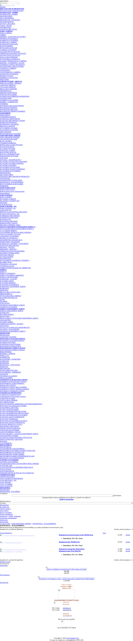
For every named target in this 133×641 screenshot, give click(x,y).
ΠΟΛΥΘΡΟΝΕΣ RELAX (8, 298)
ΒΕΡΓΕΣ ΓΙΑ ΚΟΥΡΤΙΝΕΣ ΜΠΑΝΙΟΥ (13, 212)
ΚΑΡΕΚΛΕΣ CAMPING (8, 42)
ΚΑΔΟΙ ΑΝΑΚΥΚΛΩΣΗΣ (9, 409)
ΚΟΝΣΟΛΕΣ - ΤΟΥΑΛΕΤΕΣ (10, 365)
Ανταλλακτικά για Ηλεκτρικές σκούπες (13, 396)
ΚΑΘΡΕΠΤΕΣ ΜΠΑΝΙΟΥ (9, 217)
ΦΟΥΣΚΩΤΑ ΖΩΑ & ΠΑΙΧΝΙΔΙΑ (12, 106)
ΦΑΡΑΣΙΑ (3, 441)
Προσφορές (4, 565)
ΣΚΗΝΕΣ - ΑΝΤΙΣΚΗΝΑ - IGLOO (12, 63)
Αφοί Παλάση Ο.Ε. (72, 638)
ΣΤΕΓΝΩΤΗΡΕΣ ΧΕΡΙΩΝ (9, 436)
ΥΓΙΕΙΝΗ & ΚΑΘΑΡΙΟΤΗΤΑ (10, 395)
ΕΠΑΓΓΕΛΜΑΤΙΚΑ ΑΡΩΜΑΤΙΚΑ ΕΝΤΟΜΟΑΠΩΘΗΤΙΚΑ (21, 404)
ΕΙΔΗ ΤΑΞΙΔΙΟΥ (6, 197)
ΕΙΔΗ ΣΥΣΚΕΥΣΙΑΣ (7, 189)
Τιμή (104, 533)
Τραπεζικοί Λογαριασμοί (8, 518)
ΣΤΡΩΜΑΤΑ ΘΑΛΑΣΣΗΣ (9, 100)
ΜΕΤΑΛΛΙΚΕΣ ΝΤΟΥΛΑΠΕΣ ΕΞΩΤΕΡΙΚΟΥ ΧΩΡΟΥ (19, 318)
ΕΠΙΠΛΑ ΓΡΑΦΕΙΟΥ (7, 273)
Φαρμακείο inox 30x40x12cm (69, 542)
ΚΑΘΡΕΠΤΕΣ (5, 357)
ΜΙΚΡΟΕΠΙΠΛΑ (6, 294)
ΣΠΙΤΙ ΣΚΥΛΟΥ (5, 132)
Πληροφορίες (4, 505)
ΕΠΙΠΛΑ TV (4, 355)
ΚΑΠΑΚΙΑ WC (5, 219)
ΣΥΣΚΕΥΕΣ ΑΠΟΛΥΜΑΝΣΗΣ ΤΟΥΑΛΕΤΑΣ (16, 437)
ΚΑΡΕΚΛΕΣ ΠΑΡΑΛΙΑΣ (9, 44)
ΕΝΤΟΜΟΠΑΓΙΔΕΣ (7, 402)
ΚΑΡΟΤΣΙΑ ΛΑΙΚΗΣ (7, 150)
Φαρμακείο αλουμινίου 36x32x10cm (71, 549)
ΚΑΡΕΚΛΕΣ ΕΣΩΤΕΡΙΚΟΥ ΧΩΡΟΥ (13, 286)
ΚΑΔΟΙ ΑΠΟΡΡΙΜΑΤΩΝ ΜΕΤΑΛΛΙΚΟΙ (14, 413)
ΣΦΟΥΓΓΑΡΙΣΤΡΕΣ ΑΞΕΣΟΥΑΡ (11, 439)
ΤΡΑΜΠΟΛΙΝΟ (5, 27)
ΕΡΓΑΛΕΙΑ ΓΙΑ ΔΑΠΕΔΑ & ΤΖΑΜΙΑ (13, 406)
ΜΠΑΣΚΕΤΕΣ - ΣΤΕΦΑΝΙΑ (10, 20)
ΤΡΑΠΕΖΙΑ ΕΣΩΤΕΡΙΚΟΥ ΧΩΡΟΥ (12, 305)
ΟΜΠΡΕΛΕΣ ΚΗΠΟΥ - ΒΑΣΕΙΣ (11, 324)
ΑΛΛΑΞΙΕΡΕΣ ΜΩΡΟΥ (8, 230)
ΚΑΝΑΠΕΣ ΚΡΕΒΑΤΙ (8, 283)
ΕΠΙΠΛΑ (3, 271)
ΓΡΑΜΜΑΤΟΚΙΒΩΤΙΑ (8, 143)
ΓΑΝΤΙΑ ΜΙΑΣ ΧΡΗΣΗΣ (8, 400)
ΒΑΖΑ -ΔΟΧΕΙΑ (6, 141)
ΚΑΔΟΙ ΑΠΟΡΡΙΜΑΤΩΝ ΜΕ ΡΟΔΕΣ (13, 411)
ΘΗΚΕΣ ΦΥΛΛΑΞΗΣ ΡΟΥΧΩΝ (11, 145)
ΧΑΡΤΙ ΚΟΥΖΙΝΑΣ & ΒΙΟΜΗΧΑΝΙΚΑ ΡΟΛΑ (16, 467)
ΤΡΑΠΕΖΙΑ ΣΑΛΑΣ (7, 266)
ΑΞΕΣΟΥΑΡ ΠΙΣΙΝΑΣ (8, 85)
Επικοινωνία (4, 522)
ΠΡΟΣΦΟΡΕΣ (5, 490)
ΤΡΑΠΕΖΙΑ (4, 374)
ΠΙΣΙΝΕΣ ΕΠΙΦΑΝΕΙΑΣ (8, 93)
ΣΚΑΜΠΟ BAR (5, 262)
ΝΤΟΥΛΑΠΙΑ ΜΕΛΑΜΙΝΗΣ (10, 296)
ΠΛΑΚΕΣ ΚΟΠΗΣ (6, 257)
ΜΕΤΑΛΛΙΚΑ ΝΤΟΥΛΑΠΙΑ (10, 292)
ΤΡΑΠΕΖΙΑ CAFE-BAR (8, 264)
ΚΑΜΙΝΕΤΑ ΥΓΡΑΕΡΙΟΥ (9, 40)
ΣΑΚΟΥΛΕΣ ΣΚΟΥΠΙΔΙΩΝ (9, 430)
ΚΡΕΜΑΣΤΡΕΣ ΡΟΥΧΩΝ (9, 156)
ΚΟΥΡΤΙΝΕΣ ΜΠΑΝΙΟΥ (9, 221)
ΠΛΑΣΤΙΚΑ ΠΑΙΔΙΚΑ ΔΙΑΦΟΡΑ (12, 163)
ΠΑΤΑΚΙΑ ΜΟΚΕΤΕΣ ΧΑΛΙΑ (11, 424)
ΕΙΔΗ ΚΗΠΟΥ (5, 115)
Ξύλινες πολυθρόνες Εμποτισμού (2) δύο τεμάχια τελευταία (66, 569)
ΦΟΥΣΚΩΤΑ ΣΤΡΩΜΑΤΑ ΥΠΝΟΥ (12, 391)
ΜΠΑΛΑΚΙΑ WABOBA (8, 89)
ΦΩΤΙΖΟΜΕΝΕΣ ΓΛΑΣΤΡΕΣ (10, 134)
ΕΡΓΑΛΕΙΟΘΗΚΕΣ (7, 18)
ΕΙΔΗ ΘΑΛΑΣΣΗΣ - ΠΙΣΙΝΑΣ (10, 83)
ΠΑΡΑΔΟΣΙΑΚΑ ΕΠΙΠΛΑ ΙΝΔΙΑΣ (12, 350)
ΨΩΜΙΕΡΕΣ (4, 186)
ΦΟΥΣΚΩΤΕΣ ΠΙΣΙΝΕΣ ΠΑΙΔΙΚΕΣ (12, 111)
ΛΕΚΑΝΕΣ (4, 158)
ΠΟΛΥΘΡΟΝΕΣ (5, 258)
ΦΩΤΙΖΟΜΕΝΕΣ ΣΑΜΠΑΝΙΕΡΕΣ (12, 454)
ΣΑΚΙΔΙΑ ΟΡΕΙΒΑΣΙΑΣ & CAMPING (13, 61)
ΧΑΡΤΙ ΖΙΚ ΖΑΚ (6, 465)
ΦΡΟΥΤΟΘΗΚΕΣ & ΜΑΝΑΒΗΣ (11, 184)
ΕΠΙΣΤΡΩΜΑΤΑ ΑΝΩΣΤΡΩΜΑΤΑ (12, 383)
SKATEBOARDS (6, 16)
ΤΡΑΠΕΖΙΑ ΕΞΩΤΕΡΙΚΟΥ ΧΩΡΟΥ (12, 331)
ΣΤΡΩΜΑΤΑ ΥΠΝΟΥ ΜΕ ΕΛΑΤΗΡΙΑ (13, 387)
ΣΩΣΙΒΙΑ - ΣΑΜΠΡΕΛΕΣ (9, 102)
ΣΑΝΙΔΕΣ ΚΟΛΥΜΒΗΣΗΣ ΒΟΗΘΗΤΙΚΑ (15, 96)
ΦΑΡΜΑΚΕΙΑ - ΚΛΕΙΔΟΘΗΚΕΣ (11, 182)
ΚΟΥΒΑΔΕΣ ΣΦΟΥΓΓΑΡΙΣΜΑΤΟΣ (12, 423)
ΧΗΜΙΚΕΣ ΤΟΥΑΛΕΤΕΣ (9, 78)
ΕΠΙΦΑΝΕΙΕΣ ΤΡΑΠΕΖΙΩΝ (10, 242)
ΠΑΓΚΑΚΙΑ (4, 326)
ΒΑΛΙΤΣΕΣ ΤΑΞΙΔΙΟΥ (8, 199)
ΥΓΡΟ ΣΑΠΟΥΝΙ (6, 486)
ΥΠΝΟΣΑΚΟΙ (5, 70)
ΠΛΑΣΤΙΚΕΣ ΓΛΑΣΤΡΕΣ (9, 130)
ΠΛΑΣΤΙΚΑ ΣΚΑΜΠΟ (8, 165)
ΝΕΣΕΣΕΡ (3, 203)
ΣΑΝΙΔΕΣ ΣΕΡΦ (6, 98)
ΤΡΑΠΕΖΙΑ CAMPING (8, 68)
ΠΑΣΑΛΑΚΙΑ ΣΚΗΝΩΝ (9, 57)
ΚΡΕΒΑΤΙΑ (4, 290)
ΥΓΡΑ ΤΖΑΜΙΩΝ (6, 484)
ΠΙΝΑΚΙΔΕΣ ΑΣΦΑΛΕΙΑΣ (9, 426)
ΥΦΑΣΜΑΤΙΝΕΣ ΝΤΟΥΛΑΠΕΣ (11, 180)
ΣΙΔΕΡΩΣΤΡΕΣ (5, 173)
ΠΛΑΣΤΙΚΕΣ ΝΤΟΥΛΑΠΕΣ (10, 167)
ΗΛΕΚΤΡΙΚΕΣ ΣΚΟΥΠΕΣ (9, 408)
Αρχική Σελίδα (5, 524)
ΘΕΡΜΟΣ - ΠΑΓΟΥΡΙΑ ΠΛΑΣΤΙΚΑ (13, 37)
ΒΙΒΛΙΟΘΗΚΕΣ (6, 352)
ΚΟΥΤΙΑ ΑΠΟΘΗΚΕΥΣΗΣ (9, 154)
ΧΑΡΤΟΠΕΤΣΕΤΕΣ (7, 471)
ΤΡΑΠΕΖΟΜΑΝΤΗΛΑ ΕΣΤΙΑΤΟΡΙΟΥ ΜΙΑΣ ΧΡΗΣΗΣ (19, 464)
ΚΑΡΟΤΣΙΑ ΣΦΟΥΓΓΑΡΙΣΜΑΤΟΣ (12, 417)
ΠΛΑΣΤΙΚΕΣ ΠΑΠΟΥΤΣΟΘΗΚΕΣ (12, 169)
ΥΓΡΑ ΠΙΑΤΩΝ (5, 482)
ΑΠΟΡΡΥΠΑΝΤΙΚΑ (7, 477)
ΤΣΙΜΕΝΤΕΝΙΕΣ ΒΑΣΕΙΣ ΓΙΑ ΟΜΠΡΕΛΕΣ (15, 268)
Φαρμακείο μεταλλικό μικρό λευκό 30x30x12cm (76, 535)
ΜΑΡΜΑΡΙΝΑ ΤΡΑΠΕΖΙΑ (9, 124)
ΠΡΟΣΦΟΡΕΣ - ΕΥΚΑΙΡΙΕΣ (10, 491)
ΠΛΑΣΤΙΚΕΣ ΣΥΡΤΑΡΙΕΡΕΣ (10, 171)
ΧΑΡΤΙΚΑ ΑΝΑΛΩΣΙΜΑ (9, 462)
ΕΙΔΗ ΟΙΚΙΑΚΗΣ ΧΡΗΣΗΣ (9, 137)
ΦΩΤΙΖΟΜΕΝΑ (5, 447)
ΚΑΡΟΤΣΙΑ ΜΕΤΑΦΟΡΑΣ (9, 245)
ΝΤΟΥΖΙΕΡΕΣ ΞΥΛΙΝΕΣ (9, 128)
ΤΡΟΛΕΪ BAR (5, 178)
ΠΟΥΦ (2, 299)
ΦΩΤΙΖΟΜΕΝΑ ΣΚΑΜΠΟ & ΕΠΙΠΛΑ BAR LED (17, 450)
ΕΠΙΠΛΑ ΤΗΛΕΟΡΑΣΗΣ (9, 277)
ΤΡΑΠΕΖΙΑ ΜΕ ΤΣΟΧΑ (8, 29)
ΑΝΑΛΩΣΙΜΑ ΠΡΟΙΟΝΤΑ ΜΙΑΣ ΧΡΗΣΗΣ (15, 232)
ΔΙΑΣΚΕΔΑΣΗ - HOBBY (9, 14)
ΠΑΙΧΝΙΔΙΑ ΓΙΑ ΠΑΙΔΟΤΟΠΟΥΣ (12, 340)
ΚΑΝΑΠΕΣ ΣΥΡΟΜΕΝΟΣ (9, 285)
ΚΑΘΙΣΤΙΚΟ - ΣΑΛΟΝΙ (8, 279)
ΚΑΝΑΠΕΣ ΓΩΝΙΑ (7, 281)
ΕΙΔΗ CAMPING (6, 33)
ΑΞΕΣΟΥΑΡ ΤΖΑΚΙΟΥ (8, 337)
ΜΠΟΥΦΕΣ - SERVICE (8, 249)
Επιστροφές (4, 520)
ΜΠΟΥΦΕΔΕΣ (5, 368)
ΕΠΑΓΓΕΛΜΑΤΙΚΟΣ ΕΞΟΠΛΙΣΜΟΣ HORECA (17, 229)
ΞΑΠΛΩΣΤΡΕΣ (5, 320)
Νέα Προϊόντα (5, 575)
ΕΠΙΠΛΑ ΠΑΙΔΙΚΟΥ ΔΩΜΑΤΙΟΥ (12, 275)
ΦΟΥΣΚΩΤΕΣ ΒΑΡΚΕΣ (8, 107)
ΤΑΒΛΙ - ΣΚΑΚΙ (6, 25)
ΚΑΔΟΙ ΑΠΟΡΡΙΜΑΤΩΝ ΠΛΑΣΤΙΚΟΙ (13, 415)
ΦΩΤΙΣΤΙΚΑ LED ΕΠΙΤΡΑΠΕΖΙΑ (12, 458)
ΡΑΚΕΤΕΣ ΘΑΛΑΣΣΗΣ (8, 94)
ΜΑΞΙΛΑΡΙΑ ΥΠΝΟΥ (8, 385)
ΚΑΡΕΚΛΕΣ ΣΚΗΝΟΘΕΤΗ (10, 119)
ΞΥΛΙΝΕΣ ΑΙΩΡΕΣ (6, 322)
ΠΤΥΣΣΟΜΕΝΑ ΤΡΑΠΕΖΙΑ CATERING (14, 260)
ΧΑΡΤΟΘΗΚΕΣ (5, 443)
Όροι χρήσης (4, 511)
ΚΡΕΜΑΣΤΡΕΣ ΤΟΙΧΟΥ (9, 223)
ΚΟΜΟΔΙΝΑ (4, 288)
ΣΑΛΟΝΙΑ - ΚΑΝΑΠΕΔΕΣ (9, 329)
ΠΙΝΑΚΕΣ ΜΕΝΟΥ (7, 255)
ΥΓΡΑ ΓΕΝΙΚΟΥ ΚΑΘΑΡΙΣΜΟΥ (11, 478)
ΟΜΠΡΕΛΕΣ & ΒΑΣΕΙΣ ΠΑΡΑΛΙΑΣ (13, 53)
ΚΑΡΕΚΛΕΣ (4, 313)
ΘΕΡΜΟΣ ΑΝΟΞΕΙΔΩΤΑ (9, 38)
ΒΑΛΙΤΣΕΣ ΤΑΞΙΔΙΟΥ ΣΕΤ (10, 201)
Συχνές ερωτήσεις (6, 512)
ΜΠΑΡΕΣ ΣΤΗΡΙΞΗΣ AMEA (10, 225)
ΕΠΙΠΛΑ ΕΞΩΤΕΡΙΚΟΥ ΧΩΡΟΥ (11, 311)
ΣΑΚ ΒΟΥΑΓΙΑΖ (6, 204)
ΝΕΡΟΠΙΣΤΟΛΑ (6, 91)
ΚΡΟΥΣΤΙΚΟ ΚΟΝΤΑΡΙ (8, 48)
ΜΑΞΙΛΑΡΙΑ (4, 316)
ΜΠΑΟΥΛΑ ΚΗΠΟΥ (7, 126)
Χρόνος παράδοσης (6, 514)
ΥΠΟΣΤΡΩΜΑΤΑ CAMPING (10, 72)
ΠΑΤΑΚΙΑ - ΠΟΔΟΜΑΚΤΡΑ (10, 160)
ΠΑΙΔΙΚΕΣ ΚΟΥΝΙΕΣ (7, 342)
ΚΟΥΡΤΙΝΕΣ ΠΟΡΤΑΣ (8, 152)
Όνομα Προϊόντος (6, 533)
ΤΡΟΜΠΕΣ (4, 104)
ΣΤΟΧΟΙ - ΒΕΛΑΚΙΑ (7, 24)
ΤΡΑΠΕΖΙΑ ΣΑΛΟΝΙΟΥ (8, 307)
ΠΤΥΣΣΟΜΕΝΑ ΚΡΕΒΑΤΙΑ (10, 59)
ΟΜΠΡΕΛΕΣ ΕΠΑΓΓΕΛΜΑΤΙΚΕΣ (12, 251)
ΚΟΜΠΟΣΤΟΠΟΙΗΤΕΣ (8, 122)
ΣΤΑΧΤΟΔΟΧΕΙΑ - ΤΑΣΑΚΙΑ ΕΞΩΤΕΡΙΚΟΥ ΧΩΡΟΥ (19, 434)
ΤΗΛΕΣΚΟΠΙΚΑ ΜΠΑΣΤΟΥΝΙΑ (12, 66)
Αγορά (128, 535)
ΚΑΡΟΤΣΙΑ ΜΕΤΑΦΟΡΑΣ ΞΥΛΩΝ (12, 120)
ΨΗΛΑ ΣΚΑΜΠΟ (6, 378)
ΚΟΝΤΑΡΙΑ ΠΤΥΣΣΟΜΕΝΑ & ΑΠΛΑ (13, 421)
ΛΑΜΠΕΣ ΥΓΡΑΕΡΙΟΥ (8, 50)
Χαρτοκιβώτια (4, 193)
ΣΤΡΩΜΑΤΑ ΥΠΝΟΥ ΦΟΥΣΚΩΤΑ (12, 65)
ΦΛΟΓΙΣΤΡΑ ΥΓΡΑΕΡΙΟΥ (9, 74)
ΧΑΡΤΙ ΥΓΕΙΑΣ (5, 469)
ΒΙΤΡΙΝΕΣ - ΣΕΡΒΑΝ (7, 354)
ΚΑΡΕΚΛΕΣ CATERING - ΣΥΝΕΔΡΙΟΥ (14, 244)
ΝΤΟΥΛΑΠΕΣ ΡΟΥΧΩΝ (9, 370)
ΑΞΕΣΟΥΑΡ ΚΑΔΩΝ (7, 398)
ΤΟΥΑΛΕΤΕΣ (5, 303)
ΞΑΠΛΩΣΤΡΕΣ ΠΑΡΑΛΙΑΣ (10, 52)
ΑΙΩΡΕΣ (3, 35)
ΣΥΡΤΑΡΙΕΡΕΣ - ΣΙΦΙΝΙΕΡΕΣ (10, 372)
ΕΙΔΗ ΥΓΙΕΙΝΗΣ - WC (8, 208)
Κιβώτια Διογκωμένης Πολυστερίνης (12, 191)
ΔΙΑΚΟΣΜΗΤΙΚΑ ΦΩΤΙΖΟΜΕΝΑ (12, 449)
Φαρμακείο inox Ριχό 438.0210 (70, 551)
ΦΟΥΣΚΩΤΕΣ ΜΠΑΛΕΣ (9, 109)
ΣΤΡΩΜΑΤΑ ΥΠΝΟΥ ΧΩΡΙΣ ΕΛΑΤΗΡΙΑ (14, 389)
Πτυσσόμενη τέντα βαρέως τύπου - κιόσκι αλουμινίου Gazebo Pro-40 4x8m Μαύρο (66, 579)
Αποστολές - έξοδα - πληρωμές (10, 516)
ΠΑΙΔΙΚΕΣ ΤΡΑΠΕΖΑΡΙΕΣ (9, 253)
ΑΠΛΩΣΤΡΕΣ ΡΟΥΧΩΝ (8, 139)
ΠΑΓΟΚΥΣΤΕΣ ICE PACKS (10, 55)
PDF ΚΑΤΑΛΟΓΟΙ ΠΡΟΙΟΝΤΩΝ (11, 10)
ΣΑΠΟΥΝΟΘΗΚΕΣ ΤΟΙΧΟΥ (10, 432)
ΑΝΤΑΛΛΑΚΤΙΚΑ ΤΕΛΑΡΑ (10, 234)
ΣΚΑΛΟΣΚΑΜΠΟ (6, 175)
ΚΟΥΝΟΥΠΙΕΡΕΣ (6, 46)
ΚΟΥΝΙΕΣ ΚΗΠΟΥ (7, 314)
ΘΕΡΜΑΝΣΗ (4, 335)
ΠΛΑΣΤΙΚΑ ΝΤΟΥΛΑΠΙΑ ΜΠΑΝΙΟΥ (13, 162)
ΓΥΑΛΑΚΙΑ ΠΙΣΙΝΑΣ (8, 87)
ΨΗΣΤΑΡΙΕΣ (4, 79)
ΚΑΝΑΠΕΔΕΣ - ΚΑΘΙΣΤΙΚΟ (10, 359)
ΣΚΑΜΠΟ (3, 301)
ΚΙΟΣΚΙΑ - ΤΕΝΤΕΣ (7, 247)
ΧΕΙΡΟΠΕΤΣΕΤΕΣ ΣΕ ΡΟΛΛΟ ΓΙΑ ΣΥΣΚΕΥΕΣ (17, 473)
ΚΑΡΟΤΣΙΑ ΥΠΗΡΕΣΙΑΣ (9, 419)
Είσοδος (3, 7)
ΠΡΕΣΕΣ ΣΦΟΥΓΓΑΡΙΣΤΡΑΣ (10, 428)
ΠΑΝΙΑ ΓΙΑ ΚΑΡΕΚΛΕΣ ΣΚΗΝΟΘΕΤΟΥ (15, 327)
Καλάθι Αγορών (5, 562)
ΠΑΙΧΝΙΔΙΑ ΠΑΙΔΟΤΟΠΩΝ (10, 344)
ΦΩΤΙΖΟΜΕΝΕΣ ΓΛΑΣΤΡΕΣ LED (12, 452)
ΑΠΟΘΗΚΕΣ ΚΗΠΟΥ (8, 117)
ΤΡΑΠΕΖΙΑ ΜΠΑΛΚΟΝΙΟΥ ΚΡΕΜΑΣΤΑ (15, 176)
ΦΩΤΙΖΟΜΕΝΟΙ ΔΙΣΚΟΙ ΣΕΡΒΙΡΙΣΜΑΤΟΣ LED (17, 456)
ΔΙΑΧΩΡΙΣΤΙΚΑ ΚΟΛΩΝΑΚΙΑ (11, 240)
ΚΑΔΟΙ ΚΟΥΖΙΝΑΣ (7, 147)
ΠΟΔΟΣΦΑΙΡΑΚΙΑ (7, 22)
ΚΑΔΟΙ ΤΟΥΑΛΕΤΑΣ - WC (10, 214)
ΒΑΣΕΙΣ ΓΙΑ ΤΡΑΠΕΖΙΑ (8, 238)
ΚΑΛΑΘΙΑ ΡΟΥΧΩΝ (7, 148)
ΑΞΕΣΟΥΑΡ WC (6, 210)
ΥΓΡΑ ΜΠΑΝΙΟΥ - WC (8, 480)
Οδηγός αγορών (5, 509)
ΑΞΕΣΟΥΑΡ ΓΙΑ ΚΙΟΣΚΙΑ (9, 236)
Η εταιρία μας (4, 507)
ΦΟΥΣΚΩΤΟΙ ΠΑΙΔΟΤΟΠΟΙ (10, 346)
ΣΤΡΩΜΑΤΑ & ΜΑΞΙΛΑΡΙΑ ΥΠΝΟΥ (13, 381)
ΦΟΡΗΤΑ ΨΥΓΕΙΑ (6, 76)
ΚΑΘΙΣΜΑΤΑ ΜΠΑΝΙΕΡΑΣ (10, 216)
